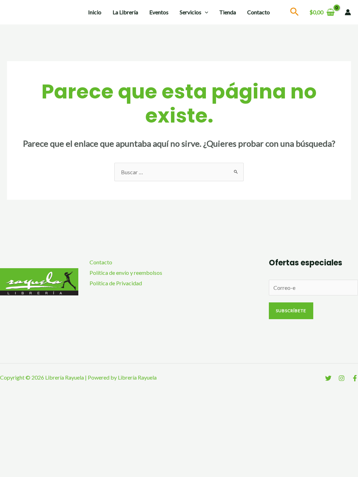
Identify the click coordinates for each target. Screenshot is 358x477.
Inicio (94, 12)
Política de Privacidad (116, 283)
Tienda (227, 12)
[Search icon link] (294, 13)
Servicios (190, 12)
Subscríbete (291, 310)
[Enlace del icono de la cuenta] (348, 12)
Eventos (159, 12)
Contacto (258, 12)
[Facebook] (355, 378)
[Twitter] (328, 378)
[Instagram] (341, 378)
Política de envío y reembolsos (126, 272)
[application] (204, 12)
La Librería (125, 12)
